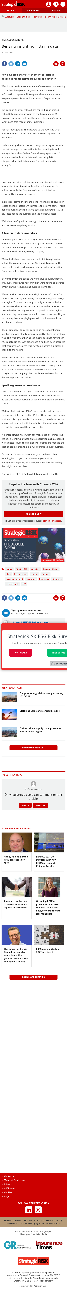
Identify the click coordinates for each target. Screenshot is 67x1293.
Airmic (9, 569)
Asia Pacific (33, 10)
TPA (24, 584)
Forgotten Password (27, 1220)
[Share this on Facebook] (4, 64)
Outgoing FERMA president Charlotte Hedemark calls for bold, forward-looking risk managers (48, 907)
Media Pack (27, 1223)
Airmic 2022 (21, 569)
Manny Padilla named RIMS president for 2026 (16, 859)
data (9, 574)
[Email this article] (24, 64)
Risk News (44, 579)
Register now (33, 514)
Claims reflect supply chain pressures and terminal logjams (40, 730)
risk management (15, 579)
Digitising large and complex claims (39, 710)
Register (41, 805)
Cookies (8, 1192)
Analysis (9, 16)
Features (37, 16)
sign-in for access (52, 520)
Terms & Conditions (14, 1180)
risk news (31, 579)
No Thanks (21, 652)
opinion (34, 574)
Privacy (8, 1184)
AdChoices (9, 1188)
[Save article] (62, 64)
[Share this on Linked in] (18, 64)
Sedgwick (57, 579)
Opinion (45, 574)
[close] (65, 57)
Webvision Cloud (41, 1286)
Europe (56, 10)
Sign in (26, 57)
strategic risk (13, 584)
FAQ (6, 1196)
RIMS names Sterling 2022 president (48, 950)
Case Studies (23, 16)
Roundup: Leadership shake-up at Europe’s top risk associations (15, 904)
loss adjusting (20, 574)
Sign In (8, 1220)
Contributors (51, 1220)
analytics (35, 569)
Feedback (12, 1223)
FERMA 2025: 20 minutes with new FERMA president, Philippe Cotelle (46, 861)
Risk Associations (13, 39)
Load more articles (33, 747)
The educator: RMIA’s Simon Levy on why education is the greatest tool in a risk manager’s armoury (16, 955)
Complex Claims (50, 569)
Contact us (10, 1176)
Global (11, 10)
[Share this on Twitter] (11, 64)
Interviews (50, 16)
